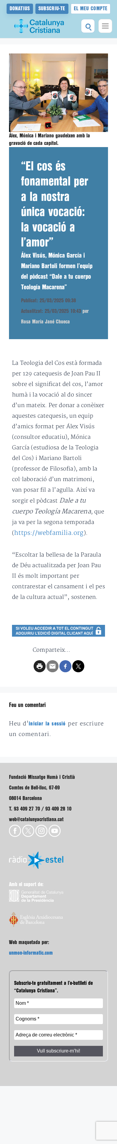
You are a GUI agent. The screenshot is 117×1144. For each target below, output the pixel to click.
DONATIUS (20, 8)
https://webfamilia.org (48, 533)
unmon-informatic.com (31, 953)
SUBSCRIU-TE (51, 8)
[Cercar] (88, 26)
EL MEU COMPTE (91, 8)
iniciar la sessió (47, 723)
